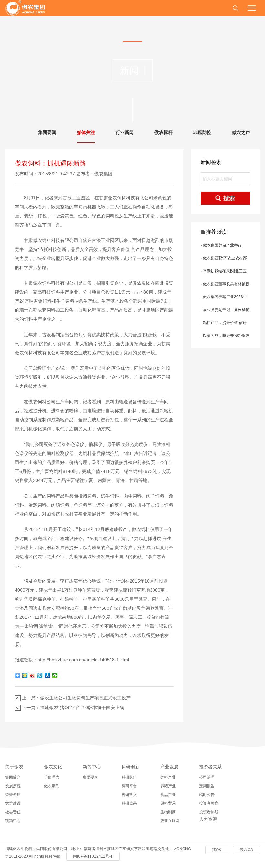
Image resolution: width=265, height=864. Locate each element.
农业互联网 (170, 821)
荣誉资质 (13, 794)
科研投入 (129, 794)
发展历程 (13, 786)
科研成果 (129, 803)
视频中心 (13, 821)
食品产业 (168, 794)
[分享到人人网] (47, 675)
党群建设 (13, 803)
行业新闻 (125, 132)
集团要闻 (47, 132)
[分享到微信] (55, 675)
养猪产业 (168, 786)
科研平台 (129, 786)
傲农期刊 (51, 786)
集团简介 (13, 777)
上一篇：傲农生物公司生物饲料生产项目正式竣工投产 (76, 697)
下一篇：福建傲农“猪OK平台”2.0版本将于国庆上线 (73, 707)
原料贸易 (168, 803)
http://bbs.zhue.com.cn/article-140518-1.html (83, 659)
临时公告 (207, 794)
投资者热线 (208, 812)
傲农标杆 (163, 132)
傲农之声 (241, 132)
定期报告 (207, 786)
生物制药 (168, 812)
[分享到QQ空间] (25, 675)
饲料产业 (168, 777)
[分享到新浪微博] (32, 675)
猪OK (216, 850)
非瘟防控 (202, 132)
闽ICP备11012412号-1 (93, 856)
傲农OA (246, 850)
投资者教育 (208, 803)
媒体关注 (86, 132)
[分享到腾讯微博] (40, 675)
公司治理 (207, 777)
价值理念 (51, 777)
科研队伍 (129, 777)
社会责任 (13, 812)
